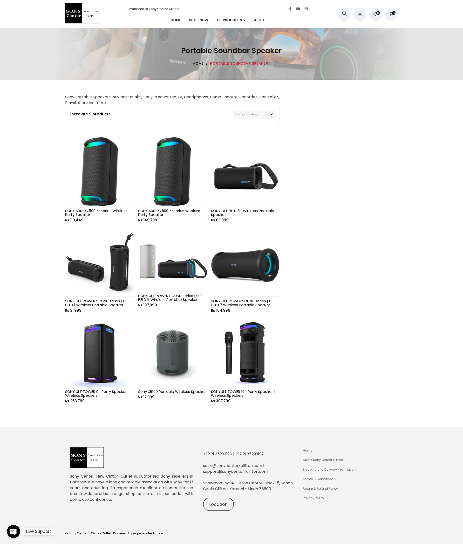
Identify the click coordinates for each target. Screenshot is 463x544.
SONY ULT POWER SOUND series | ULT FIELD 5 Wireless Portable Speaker (170, 297)
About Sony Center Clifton (323, 460)
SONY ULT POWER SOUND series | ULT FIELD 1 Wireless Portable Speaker (97, 302)
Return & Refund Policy (320, 488)
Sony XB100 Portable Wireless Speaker (172, 391)
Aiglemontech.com (148, 533)
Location (218, 504)
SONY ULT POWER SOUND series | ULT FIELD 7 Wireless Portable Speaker (243, 302)
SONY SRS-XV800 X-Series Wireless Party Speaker (169, 212)
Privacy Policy (313, 498)
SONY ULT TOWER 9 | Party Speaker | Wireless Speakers (97, 393)
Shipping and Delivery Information (329, 469)
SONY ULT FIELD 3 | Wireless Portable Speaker (242, 212)
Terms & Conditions (318, 479)
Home (308, 450)
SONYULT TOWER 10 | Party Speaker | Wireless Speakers (243, 393)
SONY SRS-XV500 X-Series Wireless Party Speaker (96, 212)
